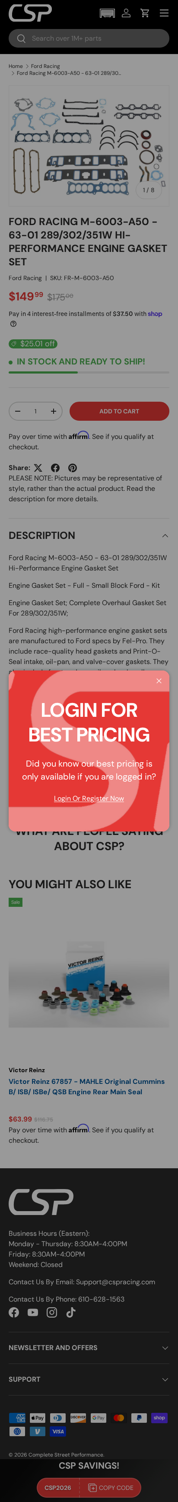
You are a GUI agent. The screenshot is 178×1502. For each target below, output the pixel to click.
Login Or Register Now (89, 798)
